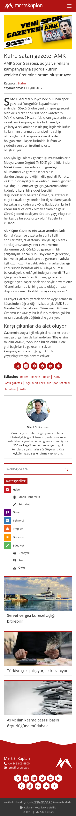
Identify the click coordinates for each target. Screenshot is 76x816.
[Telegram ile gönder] (58, 366)
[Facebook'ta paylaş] (34, 366)
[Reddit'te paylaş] (42, 366)
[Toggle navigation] (68, 5)
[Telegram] (58, 366)
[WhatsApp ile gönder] (50, 366)
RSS (28, 812)
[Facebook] (34, 366)
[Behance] (38, 786)
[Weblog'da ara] (66, 469)
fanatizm (11, 389)
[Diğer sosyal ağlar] (54, 786)
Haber (22, 83)
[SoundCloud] (46, 786)
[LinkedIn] (26, 366)
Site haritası (47, 812)
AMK (57, 377)
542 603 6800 (19, 763)
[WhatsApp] (50, 366)
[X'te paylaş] (17, 366)
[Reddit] (42, 366)
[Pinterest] (42, 778)
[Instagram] (26, 778)
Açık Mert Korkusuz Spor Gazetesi (48, 383)
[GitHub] (21, 786)
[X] (17, 366)
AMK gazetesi (14, 383)
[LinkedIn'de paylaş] (26, 366)
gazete (35, 377)
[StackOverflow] (30, 786)
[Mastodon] (58, 778)
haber (24, 377)
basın (46, 377)
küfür (23, 389)
